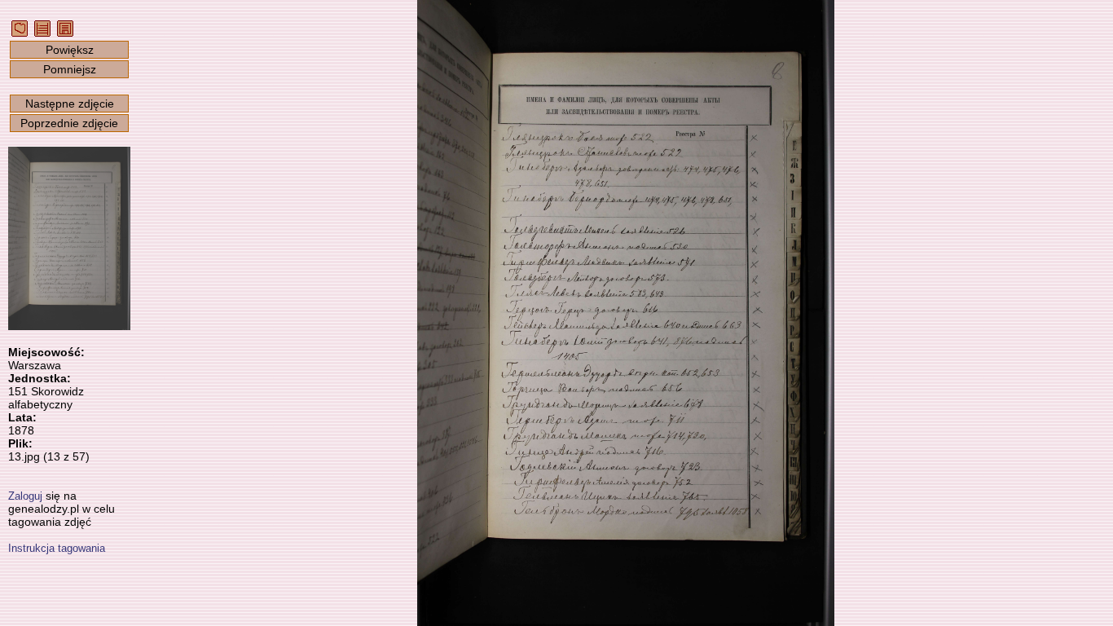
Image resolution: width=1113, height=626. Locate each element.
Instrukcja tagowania (56, 548)
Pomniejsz (69, 69)
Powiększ (70, 49)
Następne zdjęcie (69, 103)
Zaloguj (25, 496)
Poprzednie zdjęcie (69, 123)
